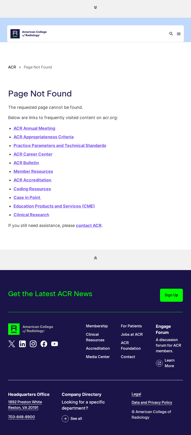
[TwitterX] (11, 343)
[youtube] (54, 343)
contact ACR (89, 225)
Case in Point (27, 197)
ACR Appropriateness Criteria (44, 136)
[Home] (28, 33)
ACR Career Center (33, 154)
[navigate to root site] (43, 329)
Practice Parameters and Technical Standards (60, 145)
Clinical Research (31, 214)
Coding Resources (32, 188)
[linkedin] (22, 343)
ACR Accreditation (33, 180)
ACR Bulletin (26, 162)
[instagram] (33, 343)
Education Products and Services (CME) (54, 206)
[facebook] (43, 343)
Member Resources (33, 171)
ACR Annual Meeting (34, 128)
